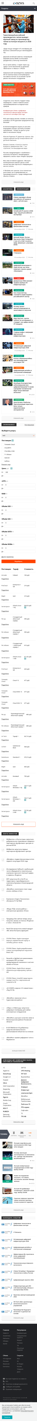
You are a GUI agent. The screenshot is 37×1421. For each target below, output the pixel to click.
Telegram (20, 1369)
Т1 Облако (7, 454)
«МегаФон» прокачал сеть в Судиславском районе (16, 999)
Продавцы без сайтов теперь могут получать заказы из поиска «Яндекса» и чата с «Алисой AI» (20, 921)
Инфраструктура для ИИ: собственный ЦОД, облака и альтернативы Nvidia (23, 1288)
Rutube (19, 1366)
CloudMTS (7, 448)
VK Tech (24, 1074)
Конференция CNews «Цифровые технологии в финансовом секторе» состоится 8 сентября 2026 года (15, 112)
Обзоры (5, 1341)
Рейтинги (6, 1338)
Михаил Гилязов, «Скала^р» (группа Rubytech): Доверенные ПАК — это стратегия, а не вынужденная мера (15, 146)
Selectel (7, 458)
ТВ (18, 1345)
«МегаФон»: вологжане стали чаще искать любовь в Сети (19, 890)
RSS (7, 1381)
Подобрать (18, 561)
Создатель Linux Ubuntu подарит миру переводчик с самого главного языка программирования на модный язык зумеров (16, 103)
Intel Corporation (9, 1086)
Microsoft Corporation (7, 1093)
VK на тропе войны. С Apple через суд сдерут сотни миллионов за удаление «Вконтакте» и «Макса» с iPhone (16, 66)
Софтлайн (24, 1110)
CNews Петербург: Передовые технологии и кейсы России (24, 1272)
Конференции (22, 1333)
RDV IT (5, 1108)
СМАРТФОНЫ (14, 1135)
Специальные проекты (21, 1337)
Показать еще (18, 418)
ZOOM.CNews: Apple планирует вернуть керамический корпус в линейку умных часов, (18, 940)
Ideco (5, 1083)
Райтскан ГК (25, 1104)
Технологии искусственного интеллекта (23, 1264)
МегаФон (24, 1096)
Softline (6, 461)
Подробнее (5, 579)
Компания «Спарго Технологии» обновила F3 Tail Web (17, 900)
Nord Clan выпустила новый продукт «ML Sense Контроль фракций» (19, 930)
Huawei (5, 1080)
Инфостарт (25, 1090)
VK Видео (20, 1364)
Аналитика (6, 1336)
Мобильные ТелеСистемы (26, 1100)
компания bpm (26, 1093)
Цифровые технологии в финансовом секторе (22, 1224)
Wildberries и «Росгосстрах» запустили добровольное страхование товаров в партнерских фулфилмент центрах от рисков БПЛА (20, 842)
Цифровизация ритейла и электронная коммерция (23, 1248)
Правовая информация (14, 1389)
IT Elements (17, 1232)
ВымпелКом (25, 1077)
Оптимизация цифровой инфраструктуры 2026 (22, 1240)
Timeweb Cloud (9, 444)
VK (18, 1361)
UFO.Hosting (25, 1071)
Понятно (7, 1417)
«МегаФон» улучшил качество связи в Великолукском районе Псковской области (20, 1020)
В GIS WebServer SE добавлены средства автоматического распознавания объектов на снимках (19, 1030)
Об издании (7, 1358)
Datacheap (7, 1074)
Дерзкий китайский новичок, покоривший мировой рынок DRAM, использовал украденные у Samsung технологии (17, 58)
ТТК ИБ (23, 1116)
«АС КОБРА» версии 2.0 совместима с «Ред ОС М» (19, 989)
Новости (6, 1333)
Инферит (24, 1087)
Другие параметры (7, 557)
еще (30, 1135)
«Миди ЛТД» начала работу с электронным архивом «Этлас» (17, 910)
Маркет (19, 1340)
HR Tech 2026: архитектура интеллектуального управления (23, 1303)
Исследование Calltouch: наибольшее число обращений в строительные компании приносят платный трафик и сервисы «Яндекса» (19, 872)
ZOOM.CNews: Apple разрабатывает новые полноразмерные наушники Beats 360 (19, 950)
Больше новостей (18, 1051)
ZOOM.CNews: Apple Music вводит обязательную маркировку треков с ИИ (19, 970)
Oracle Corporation (7, 1104)
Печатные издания (20, 1349)
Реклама (6, 1361)
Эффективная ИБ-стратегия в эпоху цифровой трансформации (24, 1256)
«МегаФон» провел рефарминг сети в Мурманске (19, 1038)
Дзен (18, 1372)
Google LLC (7, 1077)
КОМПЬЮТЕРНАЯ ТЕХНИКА (21, 1136)
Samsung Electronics (6, 1115)
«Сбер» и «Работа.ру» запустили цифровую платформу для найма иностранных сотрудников (18, 1010)
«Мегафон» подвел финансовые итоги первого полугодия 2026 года (20, 860)
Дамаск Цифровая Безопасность (26, 1082)
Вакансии (6, 1364)
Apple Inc (6, 1071)
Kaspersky (6, 1089)
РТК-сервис (25, 1107)
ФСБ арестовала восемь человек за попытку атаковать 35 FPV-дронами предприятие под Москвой (18, 120)
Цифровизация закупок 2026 (24, 1280)
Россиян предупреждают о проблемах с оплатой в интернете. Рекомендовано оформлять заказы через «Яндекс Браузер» (18, 154)
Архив (5, 1344)
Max (18, 1358)
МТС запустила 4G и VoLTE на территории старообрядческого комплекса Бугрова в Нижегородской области (19, 882)
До (2, 476)
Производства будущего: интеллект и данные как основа (22, 1311)
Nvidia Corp (7, 1100)
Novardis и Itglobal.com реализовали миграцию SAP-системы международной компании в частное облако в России (20, 961)
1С (4, 1068)
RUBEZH (6, 1111)
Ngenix (5, 1097)
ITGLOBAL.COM (9, 451)
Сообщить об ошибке (13, 1387)
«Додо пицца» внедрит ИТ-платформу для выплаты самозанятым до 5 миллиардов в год (17, 50)
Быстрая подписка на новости (16, 1379)
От (2, 472)
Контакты (6, 1366)
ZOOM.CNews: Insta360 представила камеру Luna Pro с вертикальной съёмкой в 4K (19, 980)
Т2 (22, 1113)
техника (3, 1134)
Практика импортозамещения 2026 (24, 1296)
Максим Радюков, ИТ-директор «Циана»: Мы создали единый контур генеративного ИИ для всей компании (18, 138)
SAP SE (23, 1068)
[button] (33, 3)
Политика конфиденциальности (16, 1384)
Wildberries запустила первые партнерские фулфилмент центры (18, 850)
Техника (19, 1343)
